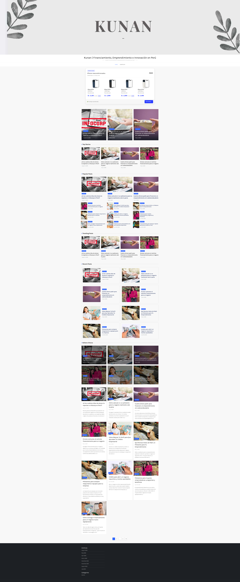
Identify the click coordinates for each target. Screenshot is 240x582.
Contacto (122, 64)
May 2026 (84, 553)
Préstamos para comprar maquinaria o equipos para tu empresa (110, 331)
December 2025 (85, 561)
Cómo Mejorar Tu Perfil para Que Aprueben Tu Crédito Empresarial (108, 313)
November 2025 (85, 563)
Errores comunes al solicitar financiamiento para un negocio (148, 293)
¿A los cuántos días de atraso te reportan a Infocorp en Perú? (108, 275)
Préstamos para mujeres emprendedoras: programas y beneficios (147, 215)
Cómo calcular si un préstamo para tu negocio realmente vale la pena (119, 133)
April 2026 (84, 555)
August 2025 (84, 566)
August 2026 (84, 550)
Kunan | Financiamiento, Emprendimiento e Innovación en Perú (120, 57)
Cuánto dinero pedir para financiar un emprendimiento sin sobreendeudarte (145, 133)
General (112, 129)
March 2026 (84, 558)
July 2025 (84, 569)
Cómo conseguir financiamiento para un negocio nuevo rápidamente (94, 520)
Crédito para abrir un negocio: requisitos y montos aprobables (147, 331)
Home (116, 64)
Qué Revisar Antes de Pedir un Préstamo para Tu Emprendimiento (149, 313)
